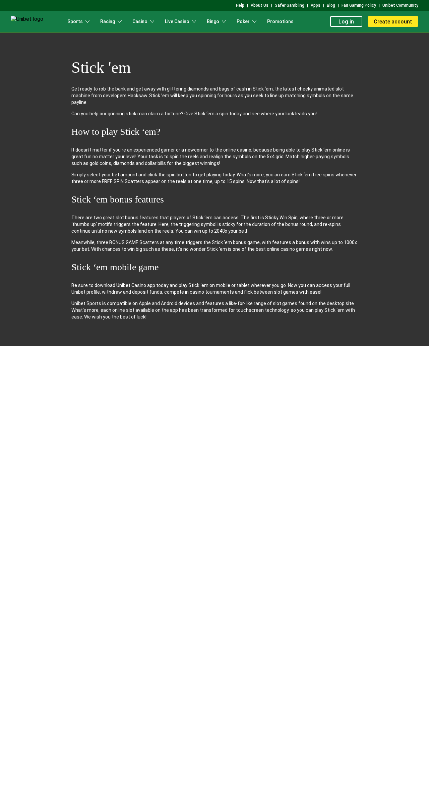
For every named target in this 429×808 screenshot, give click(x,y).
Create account (393, 21)
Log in (346, 21)
